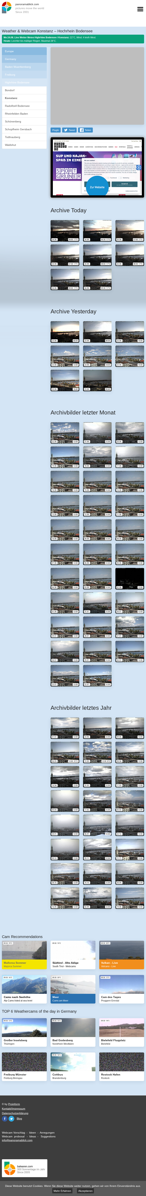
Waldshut (10, 144)
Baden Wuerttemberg (18, 66)
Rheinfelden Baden (16, 113)
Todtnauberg (12, 137)
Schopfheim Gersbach (18, 129)
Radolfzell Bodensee (17, 105)
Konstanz (11, 98)
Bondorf (9, 90)
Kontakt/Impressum (13, 1108)
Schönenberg (13, 121)
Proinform (14, 1104)
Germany (10, 59)
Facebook (5, 1119)
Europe (9, 51)
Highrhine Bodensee (17, 82)
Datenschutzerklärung (15, 1113)
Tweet (72, 130)
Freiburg (10, 74)
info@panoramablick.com (17, 1140)
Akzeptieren (85, 1190)
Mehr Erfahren (62, 1190)
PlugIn (55, 130)
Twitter (11, 1119)
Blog (19, 1118)
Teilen (88, 130)
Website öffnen (97, 187)
